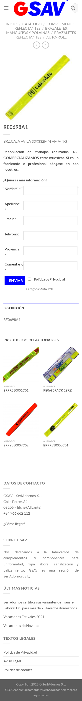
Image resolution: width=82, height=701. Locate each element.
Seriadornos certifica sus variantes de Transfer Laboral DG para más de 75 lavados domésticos (40, 605)
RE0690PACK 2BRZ (57, 390)
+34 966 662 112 (16, 513)
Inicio (11, 24)
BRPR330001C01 (15, 390)
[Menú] (6, 7)
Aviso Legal (12, 661)
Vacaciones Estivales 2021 (23, 616)
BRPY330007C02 (15, 445)
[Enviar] (73, 7)
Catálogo (32, 24)
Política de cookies (17, 669)
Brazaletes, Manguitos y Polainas (37, 30)
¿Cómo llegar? (14, 523)
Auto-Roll (56, 37)
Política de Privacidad (49, 279)
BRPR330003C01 (55, 445)
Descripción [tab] (13, 308)
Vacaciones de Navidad (21, 625)
